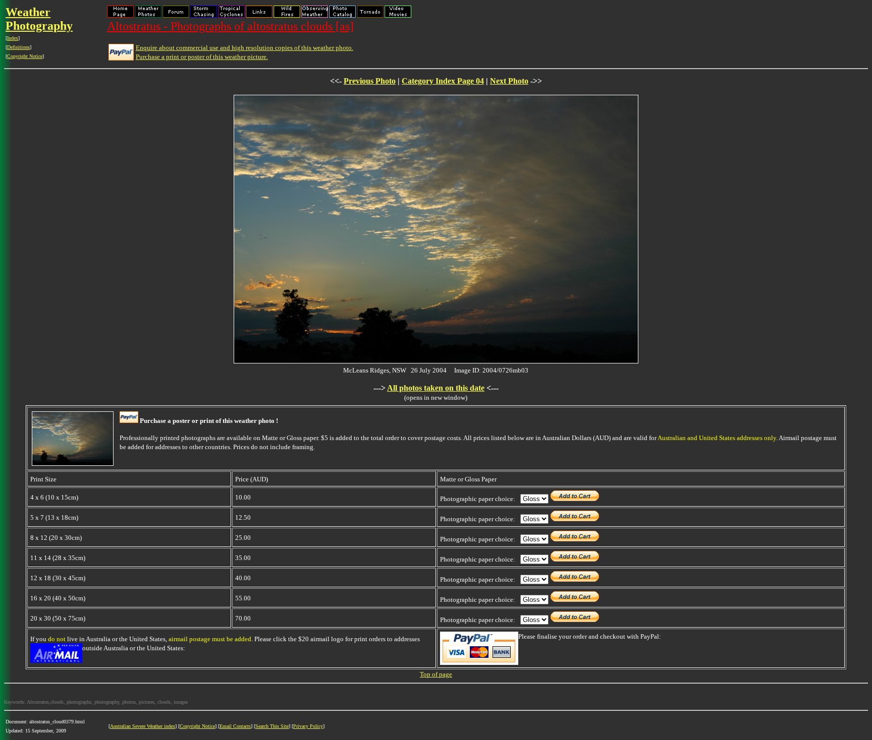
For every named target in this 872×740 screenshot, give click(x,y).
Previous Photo (370, 81)
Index (12, 38)
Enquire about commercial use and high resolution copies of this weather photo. (244, 47)
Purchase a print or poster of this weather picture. (202, 56)
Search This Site (272, 726)
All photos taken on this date (435, 388)
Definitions (18, 47)
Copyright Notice (24, 56)
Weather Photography (39, 19)
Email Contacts (235, 726)
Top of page (436, 674)
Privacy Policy (308, 726)
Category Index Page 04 (443, 81)
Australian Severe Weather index (142, 726)
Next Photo (509, 81)
